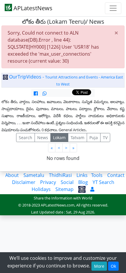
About (12, 175)
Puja (93, 137)
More (99, 266)
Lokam (59, 137)
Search (25, 137)
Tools (97, 175)
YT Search (103, 182)
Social (67, 182)
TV (105, 137)
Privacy (48, 182)
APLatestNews (32, 8)
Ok (113, 266)
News (42, 137)
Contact (116, 175)
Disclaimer (23, 182)
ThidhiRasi (60, 175)
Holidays (41, 189)
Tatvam (77, 137)
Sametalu (33, 175)
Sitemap (64, 189)
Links (82, 175)
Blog (83, 182)
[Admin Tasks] (92, 189)
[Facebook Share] (36, 93)
